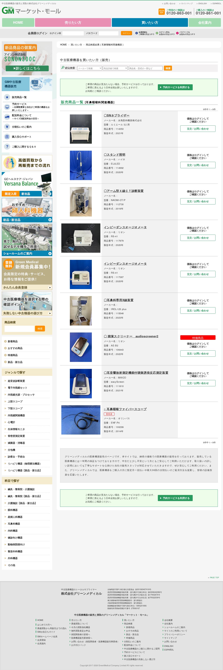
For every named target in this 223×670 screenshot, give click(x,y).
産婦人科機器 (15, 516)
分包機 (11, 449)
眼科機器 (13, 510)
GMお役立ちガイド (46, 631)
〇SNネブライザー (117, 115)
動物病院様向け (16, 544)
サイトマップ (187, 3)
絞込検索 (70, 67)
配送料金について (25, 116)
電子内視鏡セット (17, 387)
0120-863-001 (179, 13)
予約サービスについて (134, 652)
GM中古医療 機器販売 (13, 84)
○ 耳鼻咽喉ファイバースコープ (125, 409)
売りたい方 (76, 620)
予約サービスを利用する (176, 87)
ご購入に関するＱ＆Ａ (24, 146)
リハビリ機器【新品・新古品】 (25, 470)
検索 (168, 68)
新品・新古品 (15, 362)
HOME (63, 44)
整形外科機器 (15, 551)
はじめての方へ (44, 624)
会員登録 (41, 639)
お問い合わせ (169, 3)
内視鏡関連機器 (16, 415)
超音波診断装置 (16, 380)
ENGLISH (202, 3)
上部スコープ (15, 401)
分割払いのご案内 (22, 126)
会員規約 (41, 643)
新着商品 (13, 341)
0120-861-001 (208, 13)
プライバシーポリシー (174, 634)
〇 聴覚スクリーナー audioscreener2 (131, 336)
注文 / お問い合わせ (198, 128)
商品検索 (128, 623)
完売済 (109, 414)
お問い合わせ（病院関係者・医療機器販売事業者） (95, 641)
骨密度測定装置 (16, 435)
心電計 (11, 422)
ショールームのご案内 (174, 627)
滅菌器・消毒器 (16, 442)
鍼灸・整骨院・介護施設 (21, 489)
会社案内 (168, 623)
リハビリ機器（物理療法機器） (25, 463)
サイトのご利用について (175, 630)
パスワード (92, 33)
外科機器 (13, 558)
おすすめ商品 (15, 348)
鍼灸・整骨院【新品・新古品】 (25, 496)
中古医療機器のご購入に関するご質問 (142, 648)
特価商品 (13, 355)
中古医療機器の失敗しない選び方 (139, 659)
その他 (11, 565)
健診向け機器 (15, 537)
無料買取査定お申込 (80, 630)
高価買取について (79, 623)
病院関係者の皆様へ (80, 634)
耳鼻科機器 (14, 523)
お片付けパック (78, 645)
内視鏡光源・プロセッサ (21, 394)
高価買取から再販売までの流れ (52, 628)
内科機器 (13, 530)
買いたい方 (76, 44)
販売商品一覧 (19, 97)
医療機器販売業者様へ (81, 637)
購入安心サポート (22, 136)
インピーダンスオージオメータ (125, 227)
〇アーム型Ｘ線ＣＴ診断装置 (124, 191)
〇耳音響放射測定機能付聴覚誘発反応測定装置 (136, 372)
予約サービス (31, 107)
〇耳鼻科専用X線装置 (119, 300)
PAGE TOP (214, 577)
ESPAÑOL (217, 3)
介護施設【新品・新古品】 (22, 503)
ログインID (55, 33)
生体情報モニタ (16, 429)
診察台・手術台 (16, 456)
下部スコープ (15, 408)
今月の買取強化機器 (80, 627)
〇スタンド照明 (114, 154)
